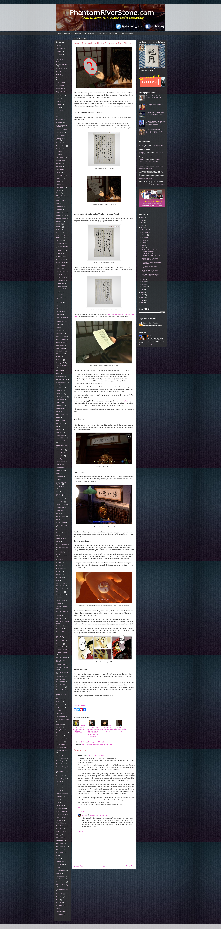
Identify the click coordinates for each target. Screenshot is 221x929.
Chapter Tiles (59, 88)
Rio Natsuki (59, 562)
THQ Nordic (59, 796)
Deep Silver (59, 122)
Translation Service (61, 826)
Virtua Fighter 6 (60, 843)
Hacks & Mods (87, 744)
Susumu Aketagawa (61, 733)
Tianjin (57, 799)
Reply (80, 807)
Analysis (58, 57)
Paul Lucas (59, 519)
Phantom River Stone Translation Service (108, 33)
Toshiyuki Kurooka (61, 817)
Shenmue (96, 744)
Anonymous (142, 152)
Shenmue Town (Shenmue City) (60, 680)
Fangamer (59, 181)
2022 (142, 227)
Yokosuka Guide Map (62, 885)
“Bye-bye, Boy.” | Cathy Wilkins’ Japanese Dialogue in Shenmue (79, 729)
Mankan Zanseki (60, 420)
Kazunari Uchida (60, 342)
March (144, 281)
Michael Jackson (60, 461)
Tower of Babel (60, 823)
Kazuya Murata (60, 348)
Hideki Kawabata (60, 265)
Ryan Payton (59, 565)
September (145, 237)
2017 (142, 300)
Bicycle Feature (60, 72)
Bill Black (58, 75)
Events (58, 172)
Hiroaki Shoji (59, 268)
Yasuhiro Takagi (60, 876)
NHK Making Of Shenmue (60, 495)
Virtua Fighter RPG (61, 846)
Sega (57, 580)
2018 (142, 297)
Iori (57, 308)
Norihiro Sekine (60, 499)
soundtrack (59, 710)
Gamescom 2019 (61, 218)
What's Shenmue (106, 744)
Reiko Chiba (59, 552)
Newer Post (78, 866)
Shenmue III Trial (60, 641)
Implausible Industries (62, 298)
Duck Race (59, 149)
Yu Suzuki (59, 905)
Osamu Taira (59, 510)
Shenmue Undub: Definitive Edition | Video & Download (153, 96)
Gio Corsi (58, 230)
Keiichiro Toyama (61, 351)
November (145, 232)
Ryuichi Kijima (60, 568)
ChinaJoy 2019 (60, 95)
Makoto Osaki (60, 405)
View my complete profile (146, 345)
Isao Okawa (59, 311)
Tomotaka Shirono (61, 808)
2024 (142, 222)
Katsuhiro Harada (61, 336)
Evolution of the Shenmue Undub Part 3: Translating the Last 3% (155, 113)
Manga (58, 417)
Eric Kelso (59, 166)
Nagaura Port (59, 476)
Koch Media (59, 370)
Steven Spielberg (60, 716)
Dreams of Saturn (61, 146)
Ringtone (58, 559)
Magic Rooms (60, 399)
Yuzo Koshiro (59, 914)
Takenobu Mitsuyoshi (62, 750)
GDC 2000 (59, 224)
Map (57, 426)
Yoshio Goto (59, 897)
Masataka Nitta (60, 435)
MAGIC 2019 (59, 394)
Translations (59, 829)
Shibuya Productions (62, 694)
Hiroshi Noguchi (60, 277)
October (144, 235)
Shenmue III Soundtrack (59, 637)
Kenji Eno (58, 357)
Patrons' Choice (60, 516)
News (57, 491)
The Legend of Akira (61, 793)
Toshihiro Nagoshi (61, 814)
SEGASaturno (60, 592)
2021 (142, 290)
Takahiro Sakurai (60, 739)
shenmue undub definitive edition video (151, 167)
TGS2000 (58, 781)
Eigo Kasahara (60, 157)
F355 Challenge (60, 175)
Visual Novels (60, 852)
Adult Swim (59, 51)
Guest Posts (59, 240)
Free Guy (58, 190)
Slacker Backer (60, 708)
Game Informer (60, 200)
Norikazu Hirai (60, 501)
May (143, 247)
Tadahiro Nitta (60, 736)
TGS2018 (58, 784)
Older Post (130, 866)
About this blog (67, 33)
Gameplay (59, 209)
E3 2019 (58, 154)
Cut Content (59, 110)
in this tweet (125, 401)
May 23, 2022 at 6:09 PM (98, 815)
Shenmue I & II (60, 618)
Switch (84, 815)
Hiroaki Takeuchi (60, 271)
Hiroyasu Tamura (61, 286)
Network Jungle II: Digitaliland (61, 483)
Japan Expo (59, 314)
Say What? (59, 577)
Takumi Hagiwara (61, 761)
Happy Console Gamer (62, 246)
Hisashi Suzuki (60, 289)
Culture (58, 107)
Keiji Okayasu (60, 354)
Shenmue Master (61, 647)
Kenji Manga (59, 360)
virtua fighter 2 (60, 840)
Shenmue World (60, 687)
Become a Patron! (80, 705)
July (143, 242)
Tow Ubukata (59, 820)
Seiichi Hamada (60, 600)
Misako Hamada (60, 467)
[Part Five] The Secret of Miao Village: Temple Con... (150, 271)
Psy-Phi (58, 541)
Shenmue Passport (61, 649)
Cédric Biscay (60, 85)
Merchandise (59, 456)
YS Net (58, 899)
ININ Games (59, 302)
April (143, 279)
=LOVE (58, 45)
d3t (57, 116)
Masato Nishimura (61, 438)
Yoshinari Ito (59, 894)
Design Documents (61, 129)
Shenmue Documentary (62, 611)
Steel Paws (59, 713)
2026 (142, 217)
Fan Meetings (60, 178)
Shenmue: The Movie (62, 690)
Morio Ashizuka (60, 470)
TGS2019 (58, 787)
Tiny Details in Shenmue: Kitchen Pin (120, 728)
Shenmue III (78, 33)
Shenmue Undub (60, 684)
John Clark (59, 324)
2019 (142, 295)
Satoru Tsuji (59, 574)
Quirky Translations (89, 33)
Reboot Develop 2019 (62, 547)
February (145, 284)
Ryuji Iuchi (59, 571)
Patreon (58, 513)
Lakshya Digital (60, 376)
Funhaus (58, 193)
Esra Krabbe (59, 169)
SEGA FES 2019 (60, 586)
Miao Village (59, 459)
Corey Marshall (60, 101)
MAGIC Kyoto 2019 (61, 396)
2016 (142, 302)
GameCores (59, 206)
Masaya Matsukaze (61, 441)
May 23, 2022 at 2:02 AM (95, 755)
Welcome (58, 867)
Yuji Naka (58, 908)
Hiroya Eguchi (60, 283)
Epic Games (59, 163)
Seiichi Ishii (59, 597)
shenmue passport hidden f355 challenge (149, 160)
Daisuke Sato (59, 119)
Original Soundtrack (61, 504)
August (144, 240)
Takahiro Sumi (60, 741)
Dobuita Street (60, 135)
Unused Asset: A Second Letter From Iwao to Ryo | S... (151, 258)
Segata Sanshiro (60, 595)
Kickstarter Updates (61, 365)
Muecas (58, 473)
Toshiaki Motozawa (61, 811)
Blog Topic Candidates (127, 33)
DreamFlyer (59, 143)
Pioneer (58, 530)
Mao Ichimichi (60, 423)
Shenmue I (59, 615)
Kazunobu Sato (60, 345)
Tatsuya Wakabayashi (62, 767)
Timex (57, 802)
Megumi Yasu (60, 453)
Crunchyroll (59, 104)
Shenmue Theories (61, 676)
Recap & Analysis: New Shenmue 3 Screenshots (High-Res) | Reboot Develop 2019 (155, 122)
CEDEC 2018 (60, 82)
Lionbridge (59, 385)
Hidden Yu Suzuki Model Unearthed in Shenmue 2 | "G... (151, 254)
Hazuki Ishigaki (60, 259)
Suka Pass (59, 724)
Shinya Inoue (59, 699)
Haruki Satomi (60, 256)
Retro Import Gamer (61, 555)
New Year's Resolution (62, 487)
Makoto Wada (60, 408)
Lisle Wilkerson (60, 388)
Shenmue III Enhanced (62, 632)
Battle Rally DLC (60, 69)
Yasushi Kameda (60, 879)
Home (59, 33)
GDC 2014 (59, 227)
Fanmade (58, 184)
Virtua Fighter (59, 837)
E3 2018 (58, 151)
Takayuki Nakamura (61, 747)
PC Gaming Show (61, 522)
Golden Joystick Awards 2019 (60, 236)
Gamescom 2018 (61, 215)
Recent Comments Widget (160, 184)
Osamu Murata (60, 507)
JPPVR (58, 327)
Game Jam (59, 203)
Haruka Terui (59, 253)
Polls (57, 535)
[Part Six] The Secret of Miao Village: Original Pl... (150, 250)
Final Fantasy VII (60, 187)
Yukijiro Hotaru (60, 911)
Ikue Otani (59, 295)
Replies (82, 811)
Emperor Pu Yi (60, 160)
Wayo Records (60, 861)
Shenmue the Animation (62, 672)
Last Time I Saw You (61, 379)
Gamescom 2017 (61, 212)
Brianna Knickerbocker (62, 77)
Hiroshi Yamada (60, 280)
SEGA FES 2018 (60, 583)
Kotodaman (59, 373)
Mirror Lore (59, 464)
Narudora (58, 479)
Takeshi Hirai (59, 755)
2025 (142, 220)
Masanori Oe (59, 432)
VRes (57, 855)
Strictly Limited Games (62, 719)
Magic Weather (60, 402)
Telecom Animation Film (62, 771)
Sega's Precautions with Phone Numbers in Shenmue (106, 728)
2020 (142, 292)
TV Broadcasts (60, 832)
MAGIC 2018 (59, 391)
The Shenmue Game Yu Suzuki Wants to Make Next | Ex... (151, 275)
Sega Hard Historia (61, 589)
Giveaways (59, 233)
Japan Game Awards (62, 317)
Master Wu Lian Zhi (61, 445)
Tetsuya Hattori (60, 776)
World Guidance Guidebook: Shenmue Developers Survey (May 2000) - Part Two (154, 131)
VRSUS (58, 858)
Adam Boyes (59, 48)
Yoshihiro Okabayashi (62, 889)
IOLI (57, 305)
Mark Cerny (59, 429)
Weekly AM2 (59, 864)
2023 (142, 225)
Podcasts (58, 533)
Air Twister (59, 54)
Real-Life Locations (61, 544)
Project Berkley (60, 538)
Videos (58, 835)
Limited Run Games (61, 382)
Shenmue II (59, 626)
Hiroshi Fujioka (60, 274)
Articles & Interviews (61, 64)
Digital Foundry (60, 132)
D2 (56, 113)
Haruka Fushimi (60, 250)
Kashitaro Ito (59, 330)
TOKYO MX (59, 805)
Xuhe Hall (58, 873)
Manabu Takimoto (61, 414)
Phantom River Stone (62, 525)
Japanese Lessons (61, 321)
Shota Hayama (60, 705)
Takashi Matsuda (60, 744)
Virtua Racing (59, 849)
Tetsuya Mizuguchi (61, 779)
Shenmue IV (59, 644)
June (143, 245)
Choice (58, 98)
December (145, 230)
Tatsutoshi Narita (60, 764)
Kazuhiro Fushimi (61, 339)
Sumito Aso (59, 727)
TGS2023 (58, 790)
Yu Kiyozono (59, 902)
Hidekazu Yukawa (61, 262)
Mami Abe (59, 411)
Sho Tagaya (59, 702)
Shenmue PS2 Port (61, 657)
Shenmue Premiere (61, 652)
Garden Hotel (59, 221)
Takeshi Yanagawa (61, 758)
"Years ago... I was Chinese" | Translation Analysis (154, 105)
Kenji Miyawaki (60, 363)
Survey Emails (60, 730)
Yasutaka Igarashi (61, 882)
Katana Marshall (60, 333)
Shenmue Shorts (60, 664)
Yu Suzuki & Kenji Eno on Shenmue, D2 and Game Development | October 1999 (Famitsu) (93, 731)
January (144, 286)
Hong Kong (59, 292)
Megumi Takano (60, 450)
